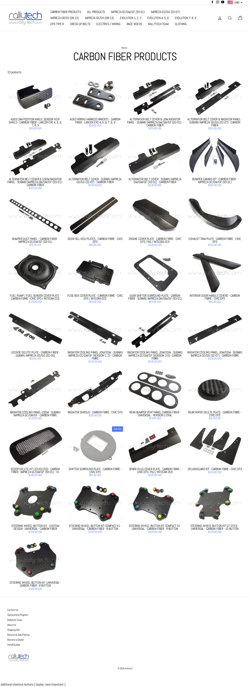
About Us (11, 625)
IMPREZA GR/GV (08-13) (64, 18)
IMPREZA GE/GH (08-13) (99, 18)
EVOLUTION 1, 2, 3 (130, 18)
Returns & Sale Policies (18, 635)
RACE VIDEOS (134, 24)
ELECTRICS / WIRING (108, 24)
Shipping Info (13, 630)
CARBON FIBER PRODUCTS (65, 12)
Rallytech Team (14, 620)
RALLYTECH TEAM (158, 24)
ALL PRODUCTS (96, 12)
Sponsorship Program (17, 615)
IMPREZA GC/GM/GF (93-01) (128, 12)
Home (124, 48)
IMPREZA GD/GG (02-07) (165, 12)
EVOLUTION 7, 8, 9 (185, 18)
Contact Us (12, 610)
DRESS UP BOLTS (80, 24)
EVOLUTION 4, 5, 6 (158, 18)
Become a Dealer (15, 640)
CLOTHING (181, 24)
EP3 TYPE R (57, 24)
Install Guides (13, 645)
